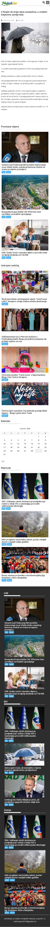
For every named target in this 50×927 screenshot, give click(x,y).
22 (39, 447)
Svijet (4, 544)
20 (25, 447)
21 (32, 447)
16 (45, 443)
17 (4, 447)
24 (4, 451)
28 (32, 451)
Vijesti (8, 172)
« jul (2, 461)
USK (5, 119)
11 (11, 443)
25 (11, 451)
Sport (4, 580)
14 (32, 443)
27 (25, 451)
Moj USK (20, 20)
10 (4, 443)
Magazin (4, 304)
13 (25, 443)
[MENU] (47, 2)
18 (11, 447)
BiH (3, 508)
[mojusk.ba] (9, 3)
